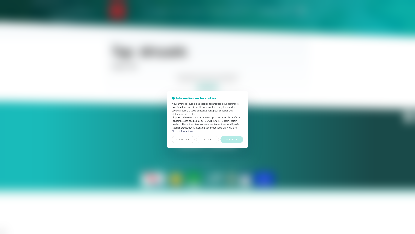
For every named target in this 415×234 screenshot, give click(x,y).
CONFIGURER (183, 139)
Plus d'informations (182, 131)
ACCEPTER (231, 139)
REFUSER (207, 139)
